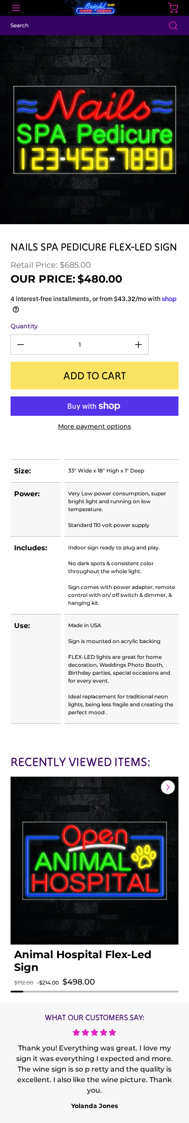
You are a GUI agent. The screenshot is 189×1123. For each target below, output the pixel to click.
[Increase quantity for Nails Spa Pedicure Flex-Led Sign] (138, 344)
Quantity (24, 326)
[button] (29, 991)
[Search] (168, 25)
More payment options (94, 426)
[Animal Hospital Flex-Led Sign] (94, 861)
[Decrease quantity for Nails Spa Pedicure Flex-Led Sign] (20, 344)
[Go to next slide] (167, 787)
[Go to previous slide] (147, 787)
